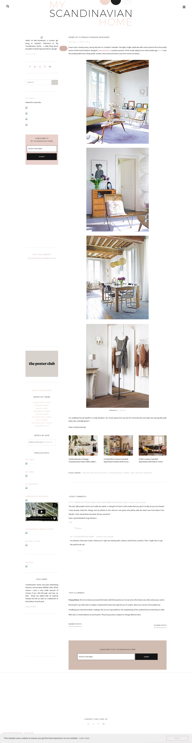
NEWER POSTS (75, 624)
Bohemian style (42, 426)
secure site (28, 733)
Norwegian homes (42, 411)
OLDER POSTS (160, 625)
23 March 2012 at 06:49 (137, 502)
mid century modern (141, 473)
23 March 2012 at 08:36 (104, 537)
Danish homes (42, 408)
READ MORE (30, 607)
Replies (79, 528)
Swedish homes (42, 405)
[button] (63, 48)
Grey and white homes (42, 423)
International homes (42, 417)
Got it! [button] (177, 738)
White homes (42, 420)
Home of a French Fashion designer (89, 37)
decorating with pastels (94, 473)
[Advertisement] (41, 208)
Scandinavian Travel (42, 402)
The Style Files (121, 410)
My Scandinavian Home (82, 537)
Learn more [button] (84, 738)
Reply (70, 522)
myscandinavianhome (12, 733)
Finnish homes (41, 414)
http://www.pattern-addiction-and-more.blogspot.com (98, 502)
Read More (30, 54)
